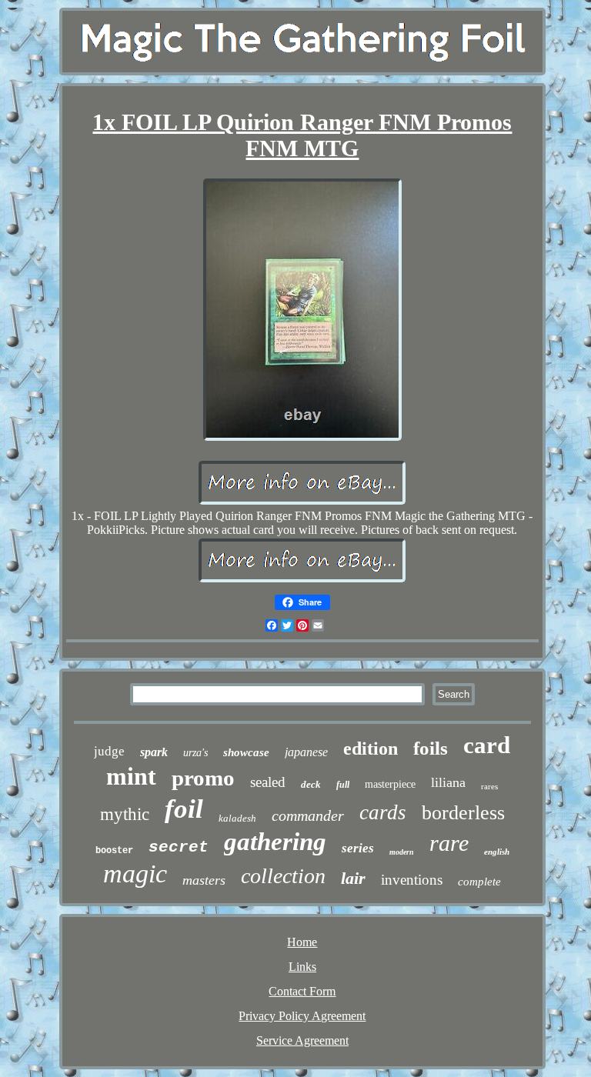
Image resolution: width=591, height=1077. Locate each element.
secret (179, 847)
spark (154, 752)
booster (114, 850)
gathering (275, 841)
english (496, 851)
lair (353, 878)
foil (184, 809)
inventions (411, 880)
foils (430, 748)
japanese (306, 752)
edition (370, 749)
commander (308, 815)
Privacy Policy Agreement (302, 1015)
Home (302, 942)
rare (449, 842)
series (358, 848)
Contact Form (302, 991)
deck (311, 784)
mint (131, 776)
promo (203, 777)
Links (302, 966)
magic (135, 873)
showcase (246, 752)
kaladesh (237, 818)
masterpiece (390, 784)
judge (109, 751)
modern (401, 852)
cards (382, 812)
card (486, 745)
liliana (448, 782)
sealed (267, 782)
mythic (124, 814)
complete (479, 881)
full (342, 784)
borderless (463, 813)
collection (283, 876)
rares (489, 786)
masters (203, 880)
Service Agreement (302, 1040)
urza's (195, 753)
